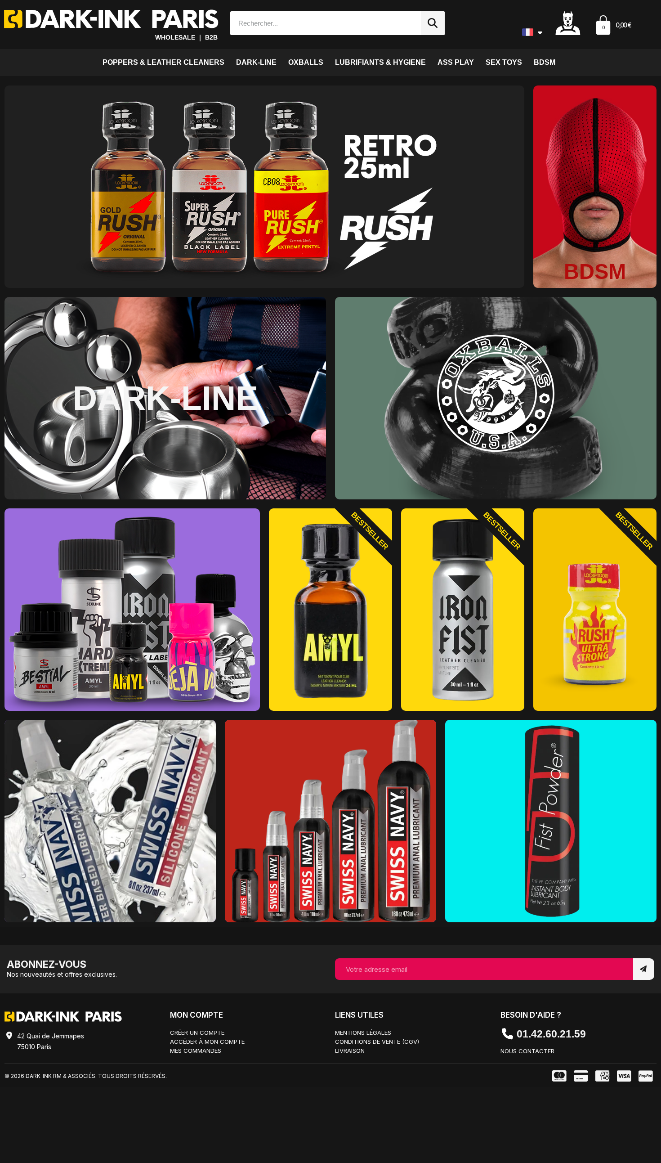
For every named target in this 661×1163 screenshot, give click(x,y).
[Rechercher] (433, 23)
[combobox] (321, 23)
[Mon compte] (567, 22)
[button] (612, 26)
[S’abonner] (643, 969)
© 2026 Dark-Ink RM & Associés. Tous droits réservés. (85, 1076)
